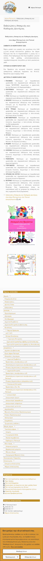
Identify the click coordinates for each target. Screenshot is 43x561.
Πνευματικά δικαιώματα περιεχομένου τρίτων (20, 489)
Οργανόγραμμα (10, 313)
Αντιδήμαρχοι (9, 319)
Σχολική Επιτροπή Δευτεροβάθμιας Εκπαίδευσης (23, 344)
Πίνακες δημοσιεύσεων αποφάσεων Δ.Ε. (19, 381)
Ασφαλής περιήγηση (12, 491)
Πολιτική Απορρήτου (11, 483)
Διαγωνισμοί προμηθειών (14, 400)
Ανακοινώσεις (9, 302)
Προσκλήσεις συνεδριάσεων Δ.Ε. (17, 373)
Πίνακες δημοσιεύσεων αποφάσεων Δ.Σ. (19, 368)
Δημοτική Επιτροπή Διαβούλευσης (16, 325)
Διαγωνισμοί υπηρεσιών (14, 403)
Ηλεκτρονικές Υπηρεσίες (12, 458)
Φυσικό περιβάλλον (12, 438)
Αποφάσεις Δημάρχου (12, 356)
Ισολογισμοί (9, 418)
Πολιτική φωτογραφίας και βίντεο (16, 487)
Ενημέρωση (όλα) (10, 299)
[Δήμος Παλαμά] (9, 7)
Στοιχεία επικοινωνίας (12, 464)
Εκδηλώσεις (9, 307)
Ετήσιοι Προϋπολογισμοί (13, 415)
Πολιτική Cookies (17, 547)
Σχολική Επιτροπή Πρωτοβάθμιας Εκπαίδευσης (22, 342)
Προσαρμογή (10, 557)
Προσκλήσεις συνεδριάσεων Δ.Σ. (16, 362)
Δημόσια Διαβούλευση (12, 350)
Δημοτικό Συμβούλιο (11, 322)
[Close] (41, 529)
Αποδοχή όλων (21, 551)
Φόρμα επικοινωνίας (12, 466)
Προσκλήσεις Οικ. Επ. (13, 387)
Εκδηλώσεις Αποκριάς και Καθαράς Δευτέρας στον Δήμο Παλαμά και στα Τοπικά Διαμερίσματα (21, 197)
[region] (21, 544)
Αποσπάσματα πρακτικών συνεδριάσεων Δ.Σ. (21, 365)
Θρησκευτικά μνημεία (13, 449)
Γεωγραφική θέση (12, 435)
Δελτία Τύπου (9, 304)
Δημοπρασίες (9, 409)
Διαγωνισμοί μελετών (13, 406)
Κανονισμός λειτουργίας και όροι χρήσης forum (21, 485)
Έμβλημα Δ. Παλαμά (13, 440)
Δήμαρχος (8, 316)
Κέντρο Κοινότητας (12, 336)
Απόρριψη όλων (30, 557)
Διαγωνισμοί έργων (12, 397)
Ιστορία (8, 432)
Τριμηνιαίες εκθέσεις (12, 423)
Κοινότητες (8, 327)
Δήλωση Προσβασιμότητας (13, 493)
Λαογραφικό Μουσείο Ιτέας (15, 455)
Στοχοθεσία (9, 421)
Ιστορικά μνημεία (12, 446)
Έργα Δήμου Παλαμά (12, 353)
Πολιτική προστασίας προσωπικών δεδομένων (20, 479)
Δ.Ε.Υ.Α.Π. (9, 333)
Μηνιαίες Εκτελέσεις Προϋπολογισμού (18, 412)
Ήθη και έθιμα (11, 452)
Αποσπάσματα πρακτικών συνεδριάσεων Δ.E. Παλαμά (21, 377)
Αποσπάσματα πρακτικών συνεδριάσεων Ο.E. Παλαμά (21, 391)
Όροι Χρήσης (9, 481)
